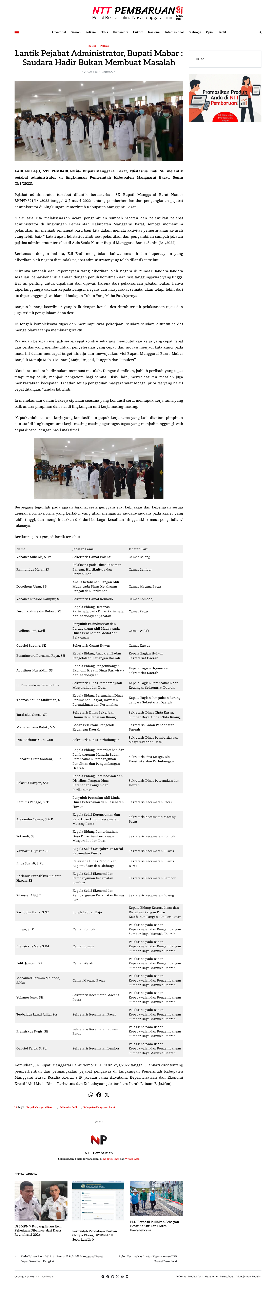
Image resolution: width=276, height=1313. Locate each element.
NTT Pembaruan (99, 1153)
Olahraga (195, 32)
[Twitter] (117, 1276)
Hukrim (138, 32)
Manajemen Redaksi (248, 1276)
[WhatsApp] (102, 1276)
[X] (107, 1095)
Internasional (174, 32)
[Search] (260, 32)
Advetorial (59, 32)
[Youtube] (122, 1276)
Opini (210, 32)
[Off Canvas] (17, 32)
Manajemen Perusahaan (219, 1276)
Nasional (154, 32)
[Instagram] (112, 1276)
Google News (111, 1159)
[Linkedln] (127, 1276)
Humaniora (120, 32)
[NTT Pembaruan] (99, 1139)
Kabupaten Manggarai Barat (99, 1107)
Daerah (76, 32)
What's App (132, 1159)
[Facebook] (99, 1095)
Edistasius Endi (68, 1107)
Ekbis (104, 32)
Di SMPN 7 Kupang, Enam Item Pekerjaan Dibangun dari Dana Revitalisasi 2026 (38, 1231)
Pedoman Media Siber (189, 1276)
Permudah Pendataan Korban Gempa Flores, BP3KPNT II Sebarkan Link (94, 1235)
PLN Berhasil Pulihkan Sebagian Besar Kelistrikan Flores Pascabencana (154, 1226)
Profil (222, 32)
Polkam (90, 32)
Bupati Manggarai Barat (39, 1107)
